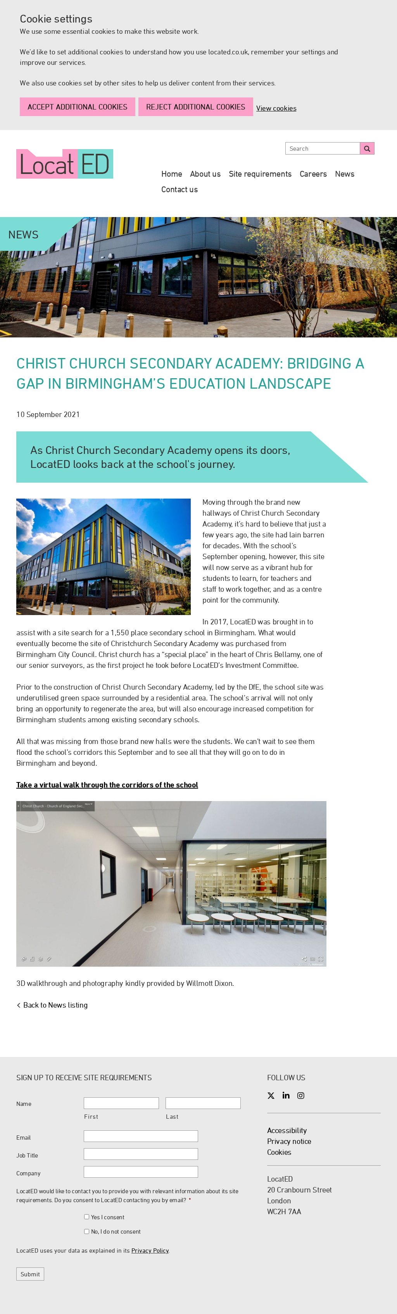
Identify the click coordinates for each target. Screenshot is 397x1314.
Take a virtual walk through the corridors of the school (107, 784)
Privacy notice (289, 1141)
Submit (30, 1274)
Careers (313, 173)
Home (171, 173)
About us (205, 173)
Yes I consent (107, 1216)
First (91, 1116)
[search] (367, 148)
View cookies (276, 108)
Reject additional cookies (195, 106)
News (344, 173)
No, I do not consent (116, 1231)
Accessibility (287, 1130)
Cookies (279, 1151)
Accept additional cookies (78, 106)
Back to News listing (55, 1004)
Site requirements (260, 173)
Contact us (179, 189)
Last (172, 1116)
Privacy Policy (150, 1250)
